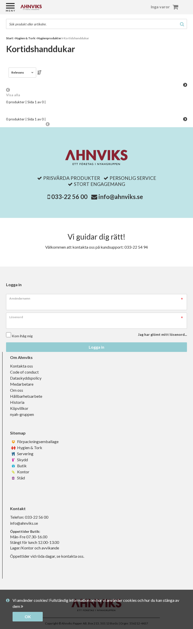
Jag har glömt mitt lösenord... (162, 334)
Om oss (16, 390)
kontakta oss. (72, 556)
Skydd (22, 459)
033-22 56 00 (69, 196)
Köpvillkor (19, 408)
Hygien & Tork (29, 447)
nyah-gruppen (22, 414)
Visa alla (13, 95)
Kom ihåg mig (22, 336)
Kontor (22, 471)
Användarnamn (19, 298)
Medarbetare (21, 384)
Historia (17, 402)
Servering (24, 453)
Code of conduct (24, 372)
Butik (21, 465)
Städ (20, 477)
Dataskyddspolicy (25, 378)
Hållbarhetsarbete (26, 396)
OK (28, 616)
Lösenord (16, 317)
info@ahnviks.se (121, 196)
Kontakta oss (21, 365)
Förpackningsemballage (37, 441)
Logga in (96, 347)
